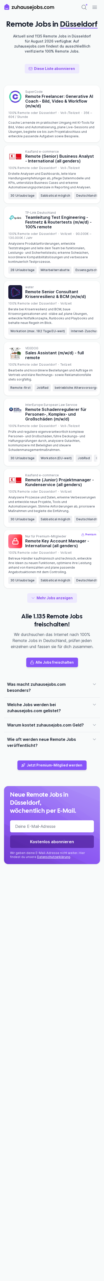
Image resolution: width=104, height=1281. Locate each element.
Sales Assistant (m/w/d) (54, 355)
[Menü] (94, 7)
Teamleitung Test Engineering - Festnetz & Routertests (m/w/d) (58, 222)
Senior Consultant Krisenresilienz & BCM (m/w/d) (55, 294)
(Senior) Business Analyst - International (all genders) (59, 158)
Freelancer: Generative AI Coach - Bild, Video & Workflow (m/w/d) (59, 101)
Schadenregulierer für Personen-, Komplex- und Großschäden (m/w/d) (56, 414)
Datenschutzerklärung (53, 857)
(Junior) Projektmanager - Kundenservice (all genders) (59, 482)
